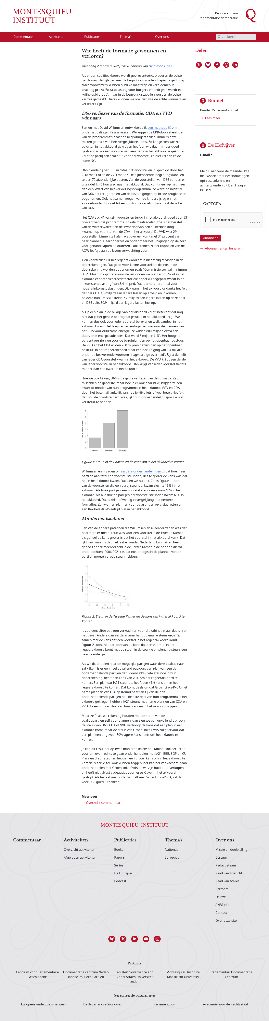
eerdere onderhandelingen (141, 471)
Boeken (119, 849)
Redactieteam (225, 865)
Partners (221, 889)
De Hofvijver (123, 873)
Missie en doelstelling (231, 849)
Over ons (224, 840)
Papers (119, 857)
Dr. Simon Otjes (160, 66)
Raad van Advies (227, 881)
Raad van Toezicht (228, 873)
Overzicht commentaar (103, 802)
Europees (172, 857)
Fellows (220, 897)
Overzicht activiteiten (79, 849)
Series (118, 865)
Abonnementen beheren (223, 248)
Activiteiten (76, 840)
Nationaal (172, 849)
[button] (111, 939)
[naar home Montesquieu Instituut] (42, 16)
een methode (157, 127)
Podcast (120, 881)
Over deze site (226, 920)
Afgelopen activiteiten (80, 857)
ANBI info (222, 905)
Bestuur (221, 857)
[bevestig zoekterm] (219, 37)
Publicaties (125, 840)
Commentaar (27, 840)
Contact (221, 912)
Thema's (173, 840)
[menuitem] (26, 37)
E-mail (205, 155)
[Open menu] (76, 37)
